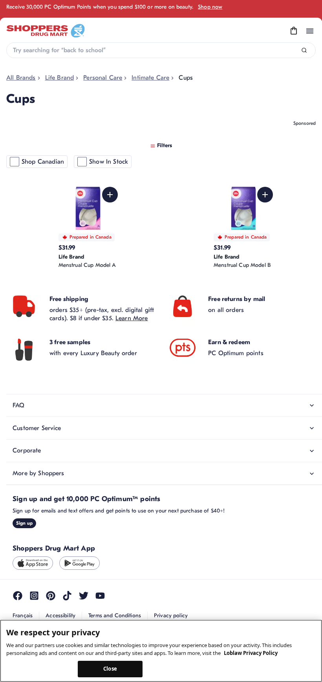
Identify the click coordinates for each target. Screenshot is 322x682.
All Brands (21, 77)
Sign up (24, 548)
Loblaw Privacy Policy (251, 652)
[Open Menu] (310, 31)
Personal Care (102, 77)
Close (110, 668)
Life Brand (59, 77)
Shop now (210, 7)
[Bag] (294, 31)
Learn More (131, 343)
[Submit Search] (304, 50)
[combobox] (161, 50)
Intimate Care (150, 77)
